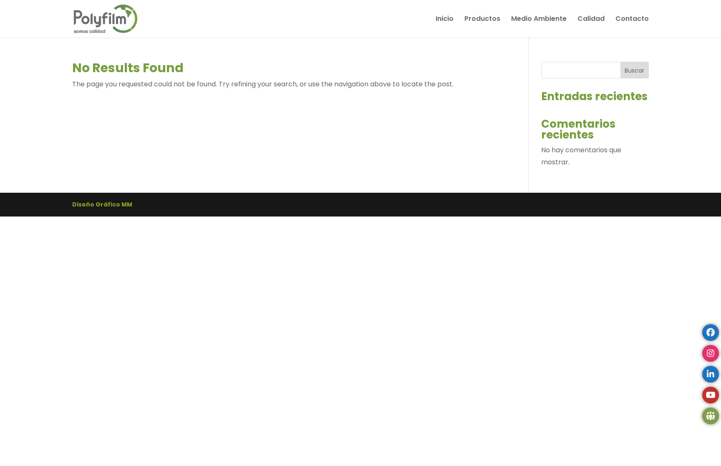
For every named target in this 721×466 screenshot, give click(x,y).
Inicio (445, 19)
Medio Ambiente (539, 19)
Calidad (591, 19)
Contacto (632, 19)
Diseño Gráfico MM (102, 204)
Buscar (634, 70)
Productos (482, 19)
